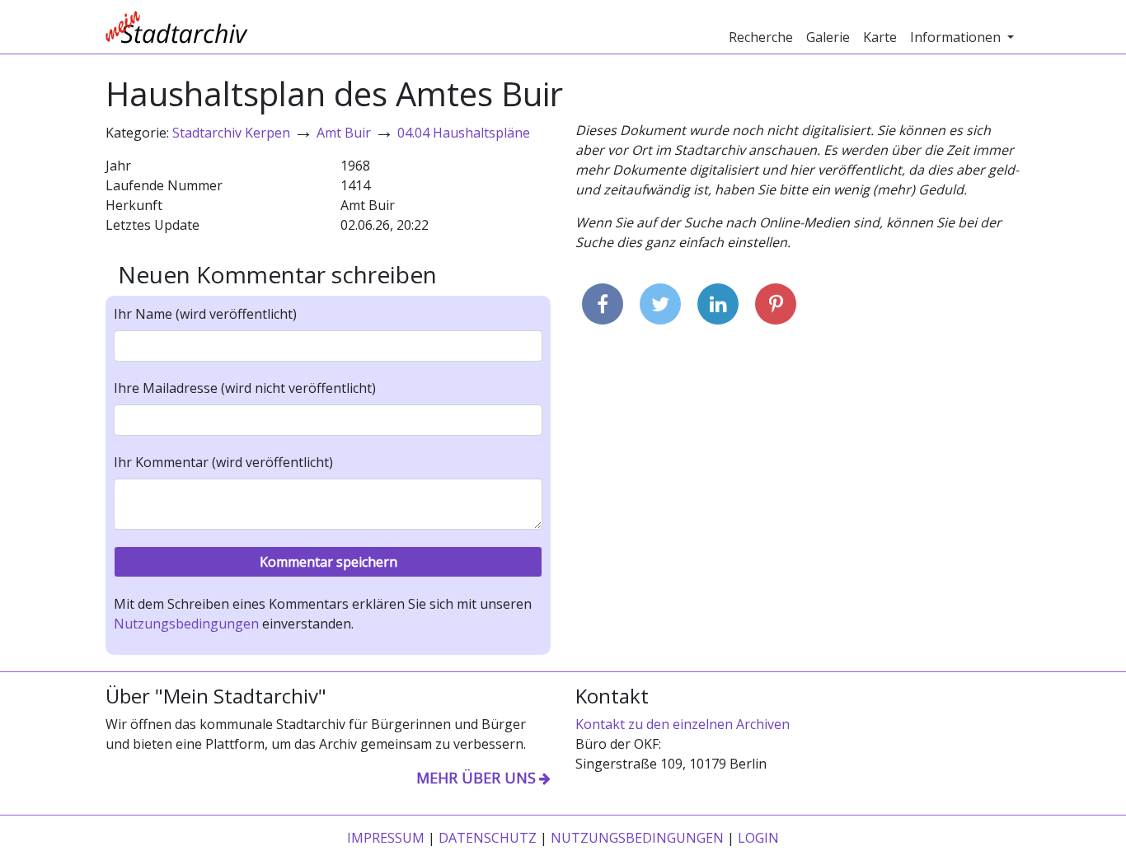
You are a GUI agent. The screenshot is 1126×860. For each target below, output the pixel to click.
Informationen (957, 37)
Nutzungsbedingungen (186, 624)
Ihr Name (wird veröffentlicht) (205, 314)
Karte (880, 37)
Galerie (828, 37)
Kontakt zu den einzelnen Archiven (682, 724)
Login (758, 838)
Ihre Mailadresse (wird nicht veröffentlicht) (245, 388)
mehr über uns (476, 778)
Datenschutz (488, 838)
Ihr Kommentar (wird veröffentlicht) (223, 462)
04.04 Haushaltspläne (463, 133)
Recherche (761, 37)
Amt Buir (344, 133)
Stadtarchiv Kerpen (231, 133)
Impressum (386, 838)
